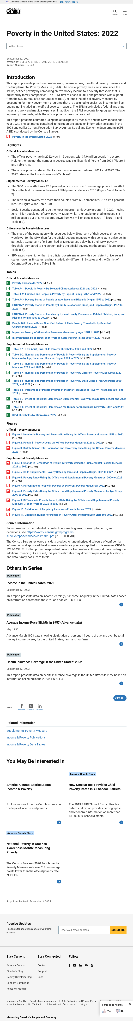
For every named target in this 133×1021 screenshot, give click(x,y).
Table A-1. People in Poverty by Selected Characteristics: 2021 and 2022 (54, 288)
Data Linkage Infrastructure (44, 1001)
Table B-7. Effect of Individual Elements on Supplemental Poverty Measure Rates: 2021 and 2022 (69, 398)
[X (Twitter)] (75, 965)
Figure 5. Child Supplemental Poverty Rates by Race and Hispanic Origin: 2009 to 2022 (62, 472)
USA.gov (83, 1004)
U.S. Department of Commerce (60, 1004)
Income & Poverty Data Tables (25, 744)
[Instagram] (92, 965)
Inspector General (15, 1004)
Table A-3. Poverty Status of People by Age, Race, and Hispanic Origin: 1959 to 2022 (61, 299)
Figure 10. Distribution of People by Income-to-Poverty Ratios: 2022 (52, 509)
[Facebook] (70, 965)
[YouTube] (86, 965)
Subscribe (118, 930)
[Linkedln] (80, 965)
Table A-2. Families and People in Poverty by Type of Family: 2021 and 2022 (56, 294)
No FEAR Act (34, 1004)
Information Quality (16, 1001)
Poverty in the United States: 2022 (32, 136)
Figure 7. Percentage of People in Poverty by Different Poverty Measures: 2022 (58, 485)
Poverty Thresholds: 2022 (27, 283)
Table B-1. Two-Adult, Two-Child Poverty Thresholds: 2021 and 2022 (52, 349)
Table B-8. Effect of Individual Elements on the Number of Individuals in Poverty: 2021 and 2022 (68, 407)
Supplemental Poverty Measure (26, 730)
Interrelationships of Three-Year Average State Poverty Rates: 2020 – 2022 (56, 337)
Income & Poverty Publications (26, 737)
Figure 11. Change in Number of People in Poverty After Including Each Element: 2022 (62, 514)
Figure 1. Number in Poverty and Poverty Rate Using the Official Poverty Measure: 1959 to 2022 (68, 434)
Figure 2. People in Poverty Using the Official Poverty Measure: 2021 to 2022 (57, 442)
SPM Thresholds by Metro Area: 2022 (34, 415)
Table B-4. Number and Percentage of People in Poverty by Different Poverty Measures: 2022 (66, 372)
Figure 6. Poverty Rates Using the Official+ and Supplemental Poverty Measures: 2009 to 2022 (67, 477)
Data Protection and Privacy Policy (78, 1001)
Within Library (16, 46)
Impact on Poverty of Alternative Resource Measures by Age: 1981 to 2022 (56, 332)
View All (120, 698)
